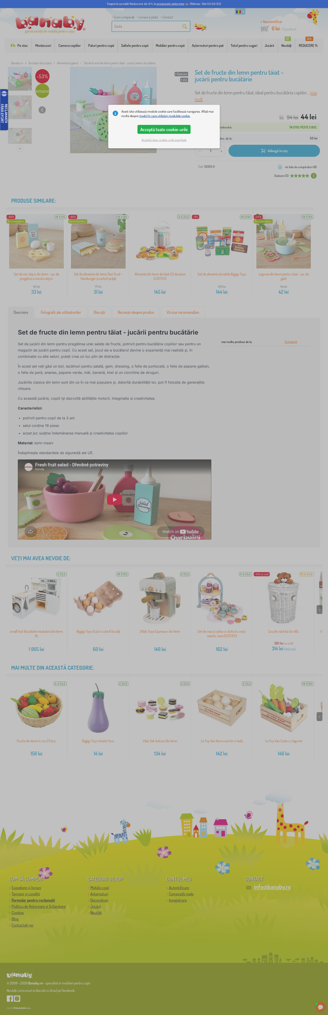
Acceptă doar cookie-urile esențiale (164, 140)
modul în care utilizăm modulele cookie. (164, 116)
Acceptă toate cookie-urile (164, 129)
